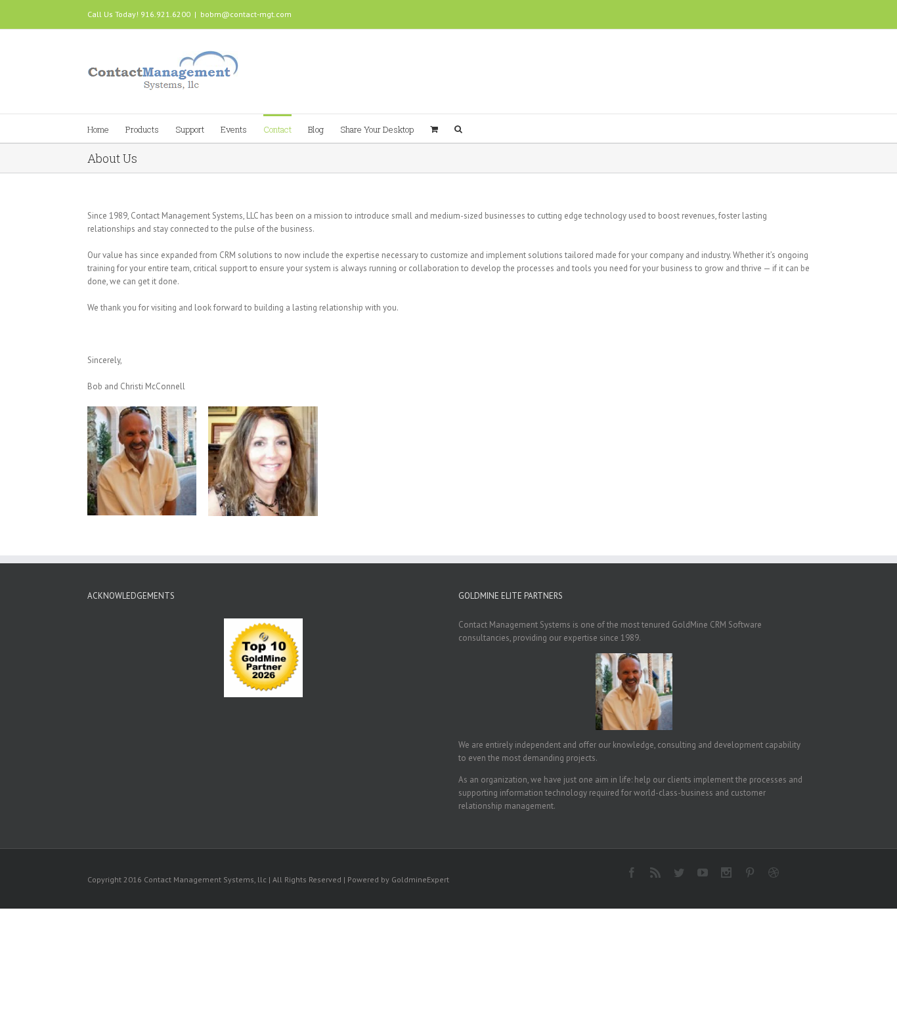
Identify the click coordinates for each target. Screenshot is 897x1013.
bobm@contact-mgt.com (246, 14)
